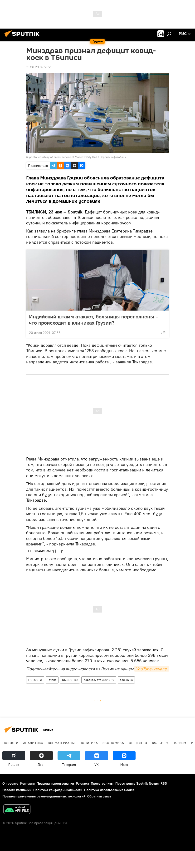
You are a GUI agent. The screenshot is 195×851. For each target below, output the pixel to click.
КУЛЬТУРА (160, 743)
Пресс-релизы (102, 783)
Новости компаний (16, 790)
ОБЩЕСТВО (70, 680)
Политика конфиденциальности (57, 790)
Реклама (82, 783)
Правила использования (55, 783)
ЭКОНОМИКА (113, 743)
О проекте (10, 783)
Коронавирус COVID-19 (98, 680)
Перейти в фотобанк (113, 157)
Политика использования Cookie (109, 790)
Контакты (27, 783)
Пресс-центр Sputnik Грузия (137, 783)
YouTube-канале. (152, 669)
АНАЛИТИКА (33, 743)
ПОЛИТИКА (88, 743)
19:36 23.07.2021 (39, 67)
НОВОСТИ (35, 680)
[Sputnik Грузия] (23, 38)
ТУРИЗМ (179, 743)
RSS (164, 783)
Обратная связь (99, 796)
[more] (163, 332)
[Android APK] (17, 809)
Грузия (52, 680)
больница (126, 680)
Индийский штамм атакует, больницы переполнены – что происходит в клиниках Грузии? (94, 319)
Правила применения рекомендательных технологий (43, 796)
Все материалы (61, 743)
